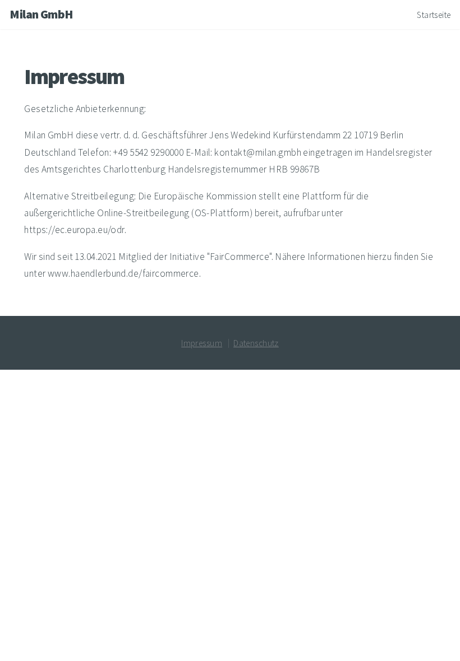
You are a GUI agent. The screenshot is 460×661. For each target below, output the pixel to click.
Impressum (201, 343)
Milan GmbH (41, 14)
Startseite (433, 15)
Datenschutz (256, 343)
